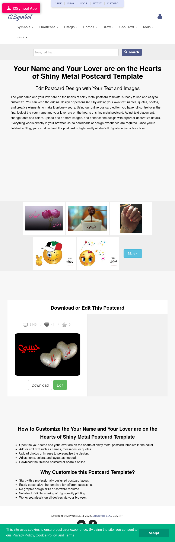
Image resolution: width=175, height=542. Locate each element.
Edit (60, 385)
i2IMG (70, 3)
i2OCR (84, 3)
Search (133, 52)
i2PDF (58, 3)
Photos (89, 27)
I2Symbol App (24, 8)
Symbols (24, 27)
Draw (107, 27)
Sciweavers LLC (101, 515)
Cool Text (127, 27)
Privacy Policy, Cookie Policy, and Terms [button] (43, 535)
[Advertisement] (87, 167)
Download (40, 385)
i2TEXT (97, 3)
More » (133, 253)
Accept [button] (154, 533)
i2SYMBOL (113, 3)
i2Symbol (19, 16)
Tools (147, 27)
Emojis (70, 27)
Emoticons (48, 27)
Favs (21, 37)
